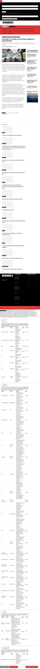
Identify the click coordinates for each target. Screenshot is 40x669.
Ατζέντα (31, 30)
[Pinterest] (15, 120)
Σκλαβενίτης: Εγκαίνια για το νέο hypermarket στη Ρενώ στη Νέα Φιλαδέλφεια (19, 281)
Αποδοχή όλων (13, 666)
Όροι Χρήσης (13, 306)
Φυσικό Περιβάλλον (25, 28)
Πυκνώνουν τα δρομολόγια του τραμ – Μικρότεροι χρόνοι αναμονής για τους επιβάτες (32, 55)
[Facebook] (11, 120)
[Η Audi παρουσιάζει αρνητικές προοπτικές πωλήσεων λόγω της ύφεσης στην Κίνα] (14, 215)
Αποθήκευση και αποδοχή (32, 666)
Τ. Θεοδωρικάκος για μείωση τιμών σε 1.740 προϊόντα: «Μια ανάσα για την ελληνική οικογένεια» (32, 69)
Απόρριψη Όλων (4, 666)
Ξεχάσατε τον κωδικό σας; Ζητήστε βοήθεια (10, 13)
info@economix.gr (5, 279)
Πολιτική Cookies (18, 306)
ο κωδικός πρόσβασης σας (7, 10)
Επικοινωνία (9, 306)
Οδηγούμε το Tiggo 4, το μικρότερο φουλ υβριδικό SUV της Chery (12, 258)
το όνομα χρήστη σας (6, 7)
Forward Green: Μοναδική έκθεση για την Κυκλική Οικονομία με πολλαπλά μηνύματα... (19, 291)
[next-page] (3, 271)
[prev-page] (2, 271)
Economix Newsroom (9, 46)
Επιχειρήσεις (14, 35)
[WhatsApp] (18, 120)
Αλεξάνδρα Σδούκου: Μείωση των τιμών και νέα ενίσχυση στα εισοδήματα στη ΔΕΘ (32, 81)
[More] (29, 120)
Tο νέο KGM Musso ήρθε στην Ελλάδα (8, 209)
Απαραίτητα (5, 319)
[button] (37, 26)
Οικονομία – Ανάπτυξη (12, 30)
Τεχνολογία (4, 30)
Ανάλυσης (5, 611)
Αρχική (3, 28)
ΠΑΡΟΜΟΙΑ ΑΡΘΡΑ (4, 124)
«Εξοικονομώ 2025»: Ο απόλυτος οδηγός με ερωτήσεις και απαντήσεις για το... (19, 301)
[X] (13, 120)
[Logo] (5, 26)
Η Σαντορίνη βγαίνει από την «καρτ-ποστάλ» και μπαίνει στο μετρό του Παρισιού (32, 75)
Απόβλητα (32, 28)
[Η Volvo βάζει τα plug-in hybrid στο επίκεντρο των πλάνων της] (14, 129)
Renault (9, 112)
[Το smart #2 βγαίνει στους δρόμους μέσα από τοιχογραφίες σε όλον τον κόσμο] (14, 167)
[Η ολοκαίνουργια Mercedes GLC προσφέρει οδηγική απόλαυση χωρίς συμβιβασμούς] (14, 240)
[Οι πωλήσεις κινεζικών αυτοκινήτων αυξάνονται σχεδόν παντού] (14, 263)
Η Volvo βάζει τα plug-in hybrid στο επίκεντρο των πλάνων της (12, 135)
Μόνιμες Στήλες (11, 33)
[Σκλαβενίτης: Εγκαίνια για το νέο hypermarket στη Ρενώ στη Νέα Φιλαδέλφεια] (20, 278)
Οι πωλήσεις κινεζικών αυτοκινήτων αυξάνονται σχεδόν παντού (12, 269)
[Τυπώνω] (27, 120)
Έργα (11, 28)
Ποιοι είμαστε (4, 306)
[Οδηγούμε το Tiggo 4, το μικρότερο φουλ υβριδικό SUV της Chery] (14, 252)
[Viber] (20, 120)
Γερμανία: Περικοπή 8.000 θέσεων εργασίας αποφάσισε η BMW (12, 199)
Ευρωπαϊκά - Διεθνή (5, 266)
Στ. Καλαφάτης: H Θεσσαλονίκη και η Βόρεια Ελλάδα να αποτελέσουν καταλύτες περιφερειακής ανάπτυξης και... (32, 62)
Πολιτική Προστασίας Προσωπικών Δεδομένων (28, 306)
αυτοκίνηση (13, 112)
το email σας (4, 17)
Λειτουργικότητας (6, 647)
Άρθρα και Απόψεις (25, 30)
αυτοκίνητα (17, 112)
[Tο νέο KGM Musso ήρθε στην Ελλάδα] (14, 204)
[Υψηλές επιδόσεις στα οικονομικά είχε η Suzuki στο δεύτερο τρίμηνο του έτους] (14, 154)
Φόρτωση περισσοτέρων (31, 92)
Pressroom (4, 33)
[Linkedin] (22, 120)
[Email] (24, 120)
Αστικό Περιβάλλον (17, 28)
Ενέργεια (8, 28)
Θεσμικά (19, 30)
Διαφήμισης (5, 384)
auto (6, 112)
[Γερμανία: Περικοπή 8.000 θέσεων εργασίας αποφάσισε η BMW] (14, 193)
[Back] (2, 2)
